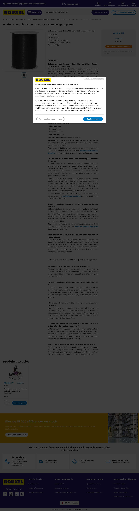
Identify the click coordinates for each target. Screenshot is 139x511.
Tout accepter (93, 119)
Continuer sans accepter (94, 79)
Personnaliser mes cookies (50, 119)
